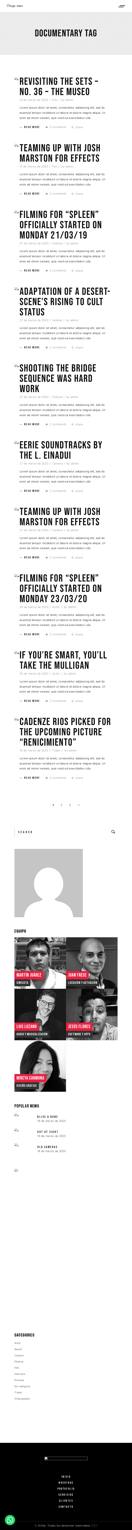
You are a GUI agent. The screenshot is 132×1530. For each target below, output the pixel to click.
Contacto (66, 1507)
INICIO (66, 1477)
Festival (57, 243)
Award (18, 1349)
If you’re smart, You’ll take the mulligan (63, 660)
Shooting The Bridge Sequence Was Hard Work (58, 378)
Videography (22, 1398)
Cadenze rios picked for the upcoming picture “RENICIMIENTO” (65, 732)
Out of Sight (47, 1132)
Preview (19, 1380)
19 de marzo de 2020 (34, 750)
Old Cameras (47, 1147)
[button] (10, 1520)
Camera (57, 463)
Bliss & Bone (47, 1117)
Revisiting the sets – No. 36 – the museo (59, 87)
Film (54, 100)
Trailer (56, 750)
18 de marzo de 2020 (51, 1151)
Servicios (66, 1495)
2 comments (57, 127)
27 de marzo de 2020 (34, 243)
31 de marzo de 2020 (34, 100)
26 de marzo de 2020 (34, 607)
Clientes (66, 1501)
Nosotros (66, 1483)
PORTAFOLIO (66, 1489)
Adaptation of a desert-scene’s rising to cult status (65, 302)
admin (69, 100)
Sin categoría (22, 1386)
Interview (19, 1373)
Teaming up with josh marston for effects (60, 153)
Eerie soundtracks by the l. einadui (61, 450)
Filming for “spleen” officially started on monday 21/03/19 (61, 225)
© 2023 (66, 1525)
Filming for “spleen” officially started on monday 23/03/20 (61, 588)
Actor (56, 607)
